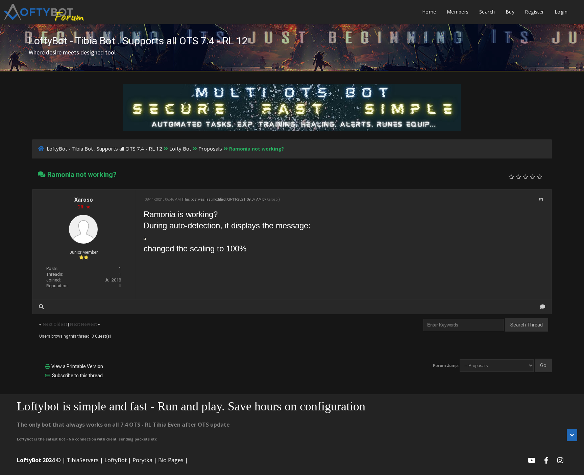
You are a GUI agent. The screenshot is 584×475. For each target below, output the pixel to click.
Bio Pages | (173, 460)
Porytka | (144, 460)
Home (429, 11)
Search (487, 11)
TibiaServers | (85, 460)
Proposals (210, 148)
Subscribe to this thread (77, 375)
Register (534, 11)
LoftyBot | (117, 460)
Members (458, 11)
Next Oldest (55, 324)
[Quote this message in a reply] (543, 307)
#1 (541, 199)
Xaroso (83, 200)
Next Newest (83, 324)
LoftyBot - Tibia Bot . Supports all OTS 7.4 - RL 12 (104, 148)
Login (561, 11)
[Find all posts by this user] (41, 307)
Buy (510, 11)
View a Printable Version (77, 366)
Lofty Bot (180, 148)
